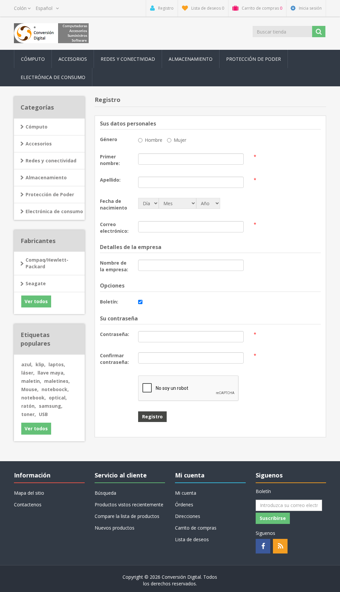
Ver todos (36, 301)
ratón (28, 406)
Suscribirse (273, 518)
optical (58, 397)
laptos (56, 364)
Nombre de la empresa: (114, 266)
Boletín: (109, 301)
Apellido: (110, 180)
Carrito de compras (195, 528)
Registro (152, 416)
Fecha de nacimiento (113, 204)
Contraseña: (114, 334)
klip (40, 364)
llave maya (51, 373)
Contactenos (28, 504)
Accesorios (39, 143)
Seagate (36, 283)
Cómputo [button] (33, 59)
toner (28, 414)
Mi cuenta (185, 493)
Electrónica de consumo (54, 211)
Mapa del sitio (29, 493)
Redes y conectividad (51, 160)
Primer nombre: (110, 159)
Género (108, 139)
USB (43, 414)
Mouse (30, 389)
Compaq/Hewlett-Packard (47, 263)
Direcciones (187, 516)
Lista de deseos (192, 539)
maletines (57, 381)
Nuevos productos (114, 528)
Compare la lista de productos (127, 516)
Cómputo (36, 127)
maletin (31, 381)
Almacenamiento (46, 177)
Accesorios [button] (72, 59)
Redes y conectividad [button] (128, 59)
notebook (33, 397)
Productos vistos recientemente (129, 504)
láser (28, 373)
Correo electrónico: (114, 227)
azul (27, 364)
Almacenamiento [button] (190, 59)
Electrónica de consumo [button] (53, 77)
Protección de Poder (253, 59)
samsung (50, 406)
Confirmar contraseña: (114, 358)
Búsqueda (105, 493)
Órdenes (184, 504)
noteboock (55, 389)
